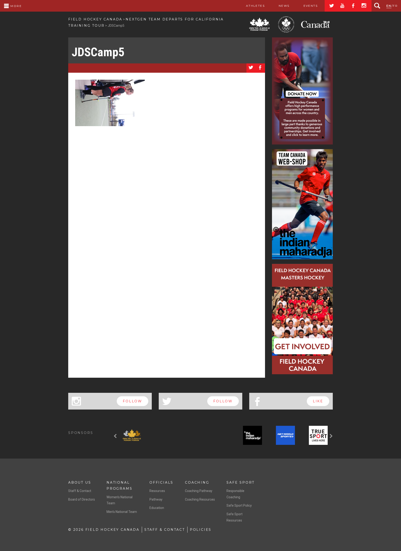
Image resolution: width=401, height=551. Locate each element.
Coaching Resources (200, 499)
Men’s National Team (122, 512)
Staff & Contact (79, 491)
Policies (200, 530)
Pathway (155, 499)
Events (311, 5)
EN (388, 5)
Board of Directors (81, 499)
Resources (157, 491)
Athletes (255, 5)
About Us (79, 482)
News (284, 5)
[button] (115, 436)
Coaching (197, 482)
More (15, 6)
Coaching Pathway (198, 491)
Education (156, 508)
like (318, 401)
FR (395, 5)
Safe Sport (240, 482)
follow (132, 401)
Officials (161, 482)
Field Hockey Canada (95, 19)
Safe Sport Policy (239, 505)
